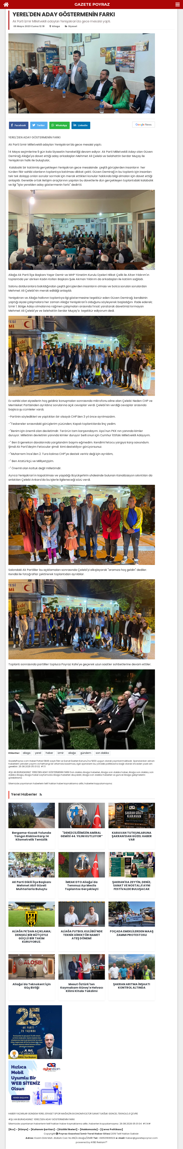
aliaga (56, 26)
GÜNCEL (113, 1113)
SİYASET (49, 1113)
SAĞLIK (104, 1113)
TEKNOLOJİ (124, 1113)
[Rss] (11, 1129)
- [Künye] (22, 1129)
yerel (38, 753)
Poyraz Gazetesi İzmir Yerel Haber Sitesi (84, 1133)
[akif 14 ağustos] (35, 1032)
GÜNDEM (33, 1113)
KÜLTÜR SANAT (91, 1113)
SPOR (57, 1113)
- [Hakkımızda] (87, 1129)
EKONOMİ (77, 1113)
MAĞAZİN (66, 1113)
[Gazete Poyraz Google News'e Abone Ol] (143, 124)
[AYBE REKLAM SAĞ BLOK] (35, 1083)
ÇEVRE (134, 1113)
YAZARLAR (22, 1113)
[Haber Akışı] (40, 794)
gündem (85, 753)
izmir (61, 753)
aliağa (72, 753)
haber (49, 753)
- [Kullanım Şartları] (41, 1129)
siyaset (72, 26)
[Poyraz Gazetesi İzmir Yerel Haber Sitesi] (6, 4)
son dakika (102, 753)
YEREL (41, 1113)
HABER (12, 1113)
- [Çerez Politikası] (110, 1129)
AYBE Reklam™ (99, 1142)
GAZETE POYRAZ (92, 4)
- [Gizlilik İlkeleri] (66, 1129)
